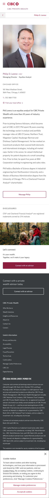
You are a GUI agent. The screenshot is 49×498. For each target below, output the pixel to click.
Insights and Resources (10, 316)
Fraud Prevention (8, 352)
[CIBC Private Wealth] (13, 3)
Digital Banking (8, 372)
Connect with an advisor (24, 265)
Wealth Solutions (8, 312)
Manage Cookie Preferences (12, 364)
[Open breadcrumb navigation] (2, 15)
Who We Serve (8, 308)
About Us (6, 320)
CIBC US (6, 368)
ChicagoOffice (10, 84)
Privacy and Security (9, 340)
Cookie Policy (8, 471)
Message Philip (24, 194)
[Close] (45, 454)
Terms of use (7, 356)
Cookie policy (7, 360)
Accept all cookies (24, 492)
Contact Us (6, 324)
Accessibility (7, 344)
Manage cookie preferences (24, 485)
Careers (5, 328)
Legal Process (7, 348)
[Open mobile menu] (4, 4)
